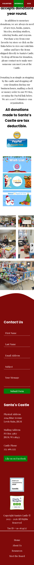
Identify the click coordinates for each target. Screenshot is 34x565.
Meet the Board (17, 556)
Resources (17, 550)
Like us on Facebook (15, 458)
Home (17, 539)
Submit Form (17, 391)
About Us (17, 545)
